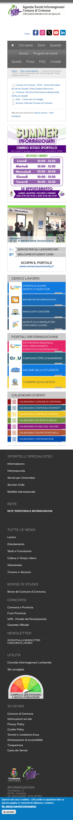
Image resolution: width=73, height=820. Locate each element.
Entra (27, 34)
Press (30, 61)
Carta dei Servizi (17, 750)
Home (14, 71)
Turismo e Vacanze (19, 572)
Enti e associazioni (29, 71)
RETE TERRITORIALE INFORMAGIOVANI (29, 511)
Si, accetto (9, 812)
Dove (41, 45)
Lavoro (11, 537)
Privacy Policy (15, 724)
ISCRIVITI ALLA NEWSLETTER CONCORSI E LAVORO (23, 641)
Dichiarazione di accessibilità (25, 739)
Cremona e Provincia (20, 607)
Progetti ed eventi (45, 53)
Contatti (55, 61)
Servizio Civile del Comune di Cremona (34, 103)
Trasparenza (15, 745)
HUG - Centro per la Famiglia (29, 99)
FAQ (42, 61)
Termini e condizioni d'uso (23, 734)
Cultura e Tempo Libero (21, 558)
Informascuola (16, 470)
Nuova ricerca (40, 113)
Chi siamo (26, 45)
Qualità (16, 61)
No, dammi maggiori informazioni (19, 806)
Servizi (23, 53)
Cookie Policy (15, 729)
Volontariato (14, 565)
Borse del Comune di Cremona (26, 591)
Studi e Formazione (19, 551)
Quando (55, 45)
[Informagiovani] (36, 16)
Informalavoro (16, 463)
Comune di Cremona (20, 713)
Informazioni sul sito (19, 718)
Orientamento (15, 544)
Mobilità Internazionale (21, 491)
